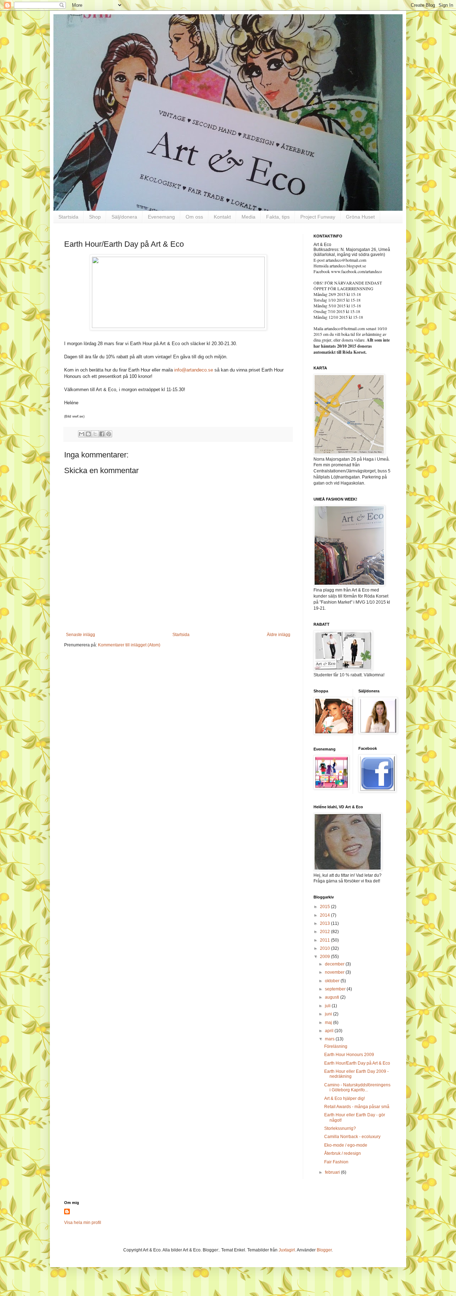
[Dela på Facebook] (101, 433)
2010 (325, 948)
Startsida (68, 217)
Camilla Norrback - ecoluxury (352, 1136)
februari (333, 1172)
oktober (333, 980)
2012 (325, 931)
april (330, 1030)
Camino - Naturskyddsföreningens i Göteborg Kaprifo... (357, 1087)
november (335, 972)
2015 (325, 906)
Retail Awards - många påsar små (356, 1106)
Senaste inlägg (80, 634)
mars (330, 1038)
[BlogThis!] (88, 433)
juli (328, 1005)
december (335, 964)
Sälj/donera (124, 217)
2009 (325, 956)
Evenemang (161, 217)
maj (329, 1022)
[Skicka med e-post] (81, 433)
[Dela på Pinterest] (108, 433)
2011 (325, 940)
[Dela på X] (95, 433)
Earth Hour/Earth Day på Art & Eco (357, 1063)
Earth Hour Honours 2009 (349, 1054)
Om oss (194, 217)
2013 (325, 923)
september (336, 989)
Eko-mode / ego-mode (345, 1145)
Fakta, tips (278, 217)
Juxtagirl (287, 1250)
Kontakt (222, 217)
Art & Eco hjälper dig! (344, 1098)
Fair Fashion (336, 1161)
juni (329, 1013)
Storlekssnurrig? (340, 1128)
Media (248, 217)
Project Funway (317, 217)
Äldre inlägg (278, 634)
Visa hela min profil (82, 1222)
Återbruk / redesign (342, 1153)
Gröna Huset (360, 217)
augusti (332, 997)
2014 (325, 915)
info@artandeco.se (193, 370)
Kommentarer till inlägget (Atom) (129, 644)
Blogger (324, 1250)
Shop (95, 217)
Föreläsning (335, 1046)
